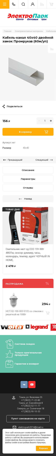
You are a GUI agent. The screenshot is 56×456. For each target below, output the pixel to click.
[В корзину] (47, 313)
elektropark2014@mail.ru (30, 427)
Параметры (28, 178)
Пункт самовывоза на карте (28, 418)
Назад (28, 198)
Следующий (41, 160)
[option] (28, 73)
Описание (28, 170)
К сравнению (52, 49)
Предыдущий (15, 160)
